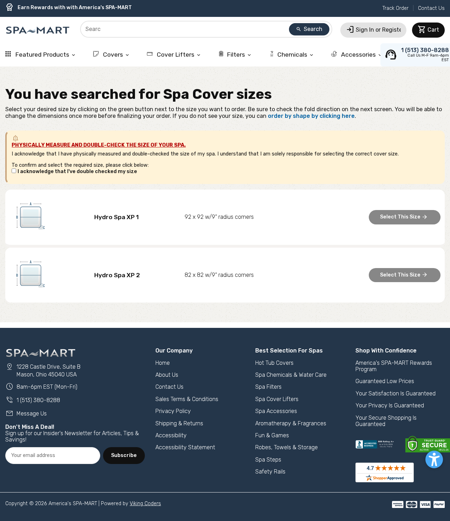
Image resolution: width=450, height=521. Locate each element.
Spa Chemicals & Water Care (291, 374)
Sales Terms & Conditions (186, 399)
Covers (116, 54)
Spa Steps (268, 459)
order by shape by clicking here (311, 116)
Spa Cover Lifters (276, 399)
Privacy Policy (173, 411)
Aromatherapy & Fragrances (290, 423)
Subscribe (124, 455)
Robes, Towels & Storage (286, 447)
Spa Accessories (276, 411)
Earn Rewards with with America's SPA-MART (68, 8)
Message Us (26, 413)
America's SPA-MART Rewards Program (393, 366)
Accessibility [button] (171, 435)
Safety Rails (270, 471)
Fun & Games (272, 435)
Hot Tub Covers (274, 363)
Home (162, 363)
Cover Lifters (178, 54)
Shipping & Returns (179, 423)
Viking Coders (145, 504)
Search (309, 29)
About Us (166, 374)
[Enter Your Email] (52, 455)
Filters (239, 54)
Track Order (395, 8)
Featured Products (45, 54)
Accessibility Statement (185, 447)
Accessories (361, 54)
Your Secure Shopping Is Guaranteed (386, 420)
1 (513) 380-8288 (32, 400)
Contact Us (431, 8)
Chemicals (295, 54)
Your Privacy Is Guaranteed (389, 405)
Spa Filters (268, 386)
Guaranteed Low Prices (384, 381)
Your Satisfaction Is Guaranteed (395, 393)
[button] (434, 459)
